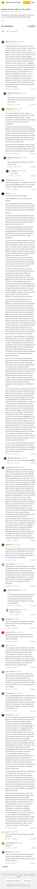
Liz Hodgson (9, 109)
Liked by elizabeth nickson (13, 43)
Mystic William (9, 564)
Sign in (33, 2)
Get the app (27, 881)
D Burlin (8, 715)
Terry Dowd (9, 671)
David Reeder (9, 843)
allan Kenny (9, 852)
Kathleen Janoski (10, 180)
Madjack (8, 619)
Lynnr (7, 832)
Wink (7, 645)
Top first (32, 26)
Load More (5, 866)
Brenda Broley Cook (14, 458)
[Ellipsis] (34, 41)
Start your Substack (14, 881)
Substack (9, 885)
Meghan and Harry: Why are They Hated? (16, 9)
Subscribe (26, 2)
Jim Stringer (9, 693)
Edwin (7, 193)
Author (9, 95)
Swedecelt (8, 544)
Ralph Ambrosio (10, 41)
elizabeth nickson (13, 93)
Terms (26, 874)
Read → (3, 20)
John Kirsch (8, 632)
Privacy (21, 874)
